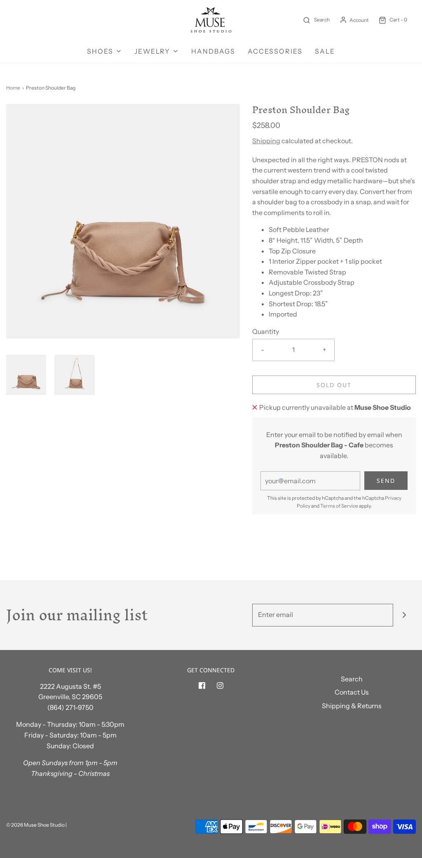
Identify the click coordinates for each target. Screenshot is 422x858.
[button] (26, 375)
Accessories (275, 51)
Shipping (266, 141)
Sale (325, 51)
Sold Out (334, 385)
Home (13, 88)
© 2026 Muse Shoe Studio (35, 825)
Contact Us (352, 692)
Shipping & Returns (352, 706)
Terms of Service (339, 506)
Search (352, 679)
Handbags (213, 51)
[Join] (404, 615)
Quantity (265, 331)
